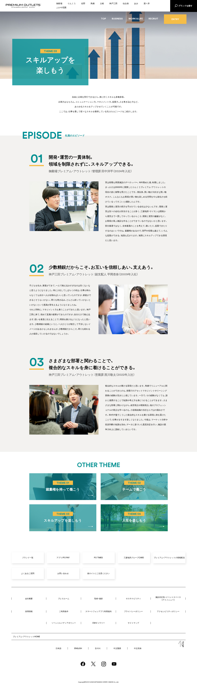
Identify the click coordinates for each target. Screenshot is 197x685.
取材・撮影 (98, 598)
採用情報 (29, 611)
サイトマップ (133, 623)
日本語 (58, 648)
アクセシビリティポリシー (168, 611)
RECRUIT (153, 18)
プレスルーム (63, 598)
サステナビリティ (133, 598)
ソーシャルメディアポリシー (63, 623)
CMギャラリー (98, 623)
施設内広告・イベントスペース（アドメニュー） (168, 598)
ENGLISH (78, 648)
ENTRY (175, 19)
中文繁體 (117, 648)
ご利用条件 (63, 611)
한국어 (98, 648)
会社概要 (29, 598)
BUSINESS (117, 18)
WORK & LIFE (135, 18)
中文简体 (137, 648)
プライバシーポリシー (133, 611)
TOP (103, 18)
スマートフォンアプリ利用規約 (98, 611)
